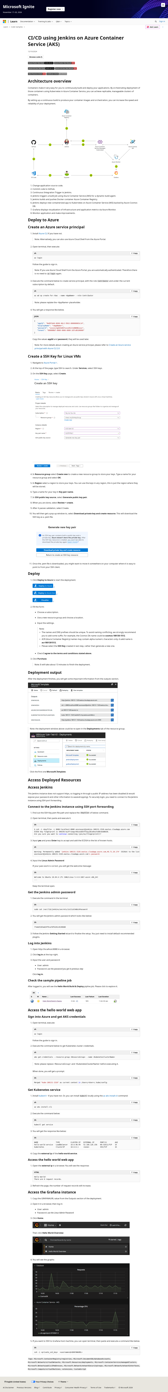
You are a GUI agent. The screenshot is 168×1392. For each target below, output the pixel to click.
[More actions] (163, 27)
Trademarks (109, 1387)
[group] (86, 853)
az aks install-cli (110, 1095)
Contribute (47, 1387)
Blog (36, 1387)
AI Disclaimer (8, 1387)
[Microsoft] (4, 21)
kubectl (42, 1095)
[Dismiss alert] (163, 5)
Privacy (57, 1387)
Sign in (162, 21)
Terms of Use (96, 1387)
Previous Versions (24, 1387)
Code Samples (17, 27)
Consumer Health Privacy (75, 1387)
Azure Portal (49, 362)
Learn (5, 27)
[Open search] (155, 21)
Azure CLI (43, 233)
